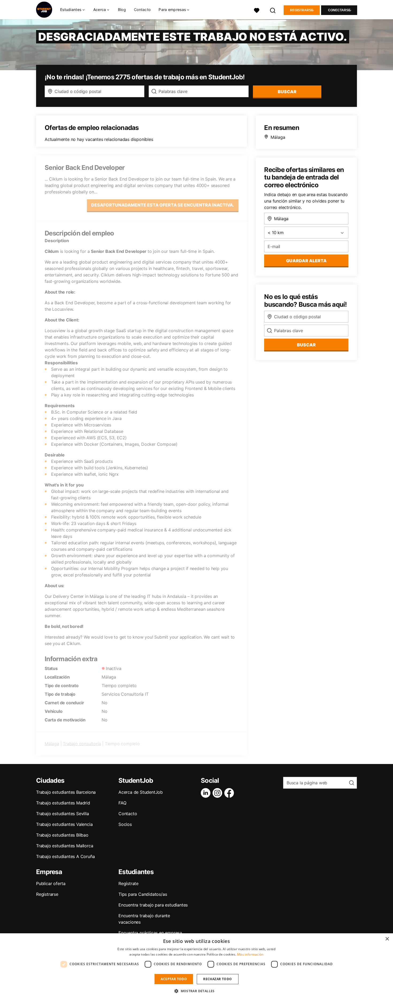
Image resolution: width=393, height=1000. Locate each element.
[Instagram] (218, 793)
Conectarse (339, 10)
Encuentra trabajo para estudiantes (153, 905)
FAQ (122, 803)
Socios (125, 824)
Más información (250, 954)
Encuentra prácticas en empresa (150, 932)
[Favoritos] (256, 9)
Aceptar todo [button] (174, 979)
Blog (122, 9)
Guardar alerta (306, 260)
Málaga (52, 743)
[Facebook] (230, 793)
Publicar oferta (51, 883)
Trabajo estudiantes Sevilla (62, 813)
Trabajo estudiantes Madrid (63, 803)
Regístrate (128, 883)
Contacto (142, 9)
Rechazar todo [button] (217, 979)
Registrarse (301, 10)
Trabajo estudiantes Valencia (64, 824)
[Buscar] (273, 9)
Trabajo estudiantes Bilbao (62, 835)
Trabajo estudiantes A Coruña (65, 856)
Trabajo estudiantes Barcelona (66, 792)
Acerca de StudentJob (140, 792)
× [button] (387, 939)
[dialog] (196, 966)
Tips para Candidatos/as (142, 894)
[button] (196, 991)
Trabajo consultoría (82, 743)
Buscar (287, 91)
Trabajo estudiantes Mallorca (64, 845)
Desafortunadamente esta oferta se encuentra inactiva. (162, 205)
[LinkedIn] (207, 793)
